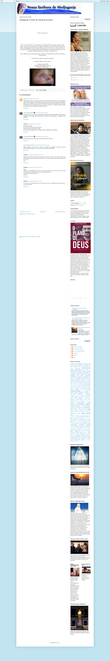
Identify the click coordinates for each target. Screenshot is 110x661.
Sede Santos (87, 433)
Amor (76, 364)
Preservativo (72, 427)
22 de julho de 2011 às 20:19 (42, 136)
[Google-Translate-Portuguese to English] (85, 298)
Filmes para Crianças (79, 381)
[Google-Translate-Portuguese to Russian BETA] (88, 298)
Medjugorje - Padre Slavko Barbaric (77, 404)
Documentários (85, 376)
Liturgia (88, 389)
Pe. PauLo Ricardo (76, 422)
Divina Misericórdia (85, 375)
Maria (76, 392)
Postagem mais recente (25, 211)
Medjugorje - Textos (80, 406)
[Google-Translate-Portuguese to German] (78, 298)
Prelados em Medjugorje (84, 426)
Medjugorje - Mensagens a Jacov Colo (82, 400)
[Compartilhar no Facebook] (44, 90)
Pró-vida (75, 430)
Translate (81, 205)
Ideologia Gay (84, 386)
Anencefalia (80, 364)
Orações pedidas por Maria (76, 410)
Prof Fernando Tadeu (77, 347)
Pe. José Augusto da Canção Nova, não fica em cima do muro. (81, 318)
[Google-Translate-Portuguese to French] (75, 298)
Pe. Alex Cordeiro (76, 415)
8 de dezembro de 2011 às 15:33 (42, 145)
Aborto (80, 363)
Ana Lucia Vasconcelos (28, 145)
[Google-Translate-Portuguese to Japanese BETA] (83, 298)
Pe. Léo (75, 420)
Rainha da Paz (81, 430)
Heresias (88, 382)
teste (74, 357)
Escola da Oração (86, 378)
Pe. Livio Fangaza (81, 419)
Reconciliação (87, 430)
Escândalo (72, 379)
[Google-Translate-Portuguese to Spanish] (80, 301)
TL (74, 435)
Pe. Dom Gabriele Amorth (83, 416)
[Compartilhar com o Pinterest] (45, 90)
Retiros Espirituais (74, 431)
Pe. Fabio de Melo (78, 417)
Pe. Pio (89, 422)
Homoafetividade (87, 383)
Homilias (81, 383)
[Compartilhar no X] (42, 90)
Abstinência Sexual (86, 363)
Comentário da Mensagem (76, 372)
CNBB (71, 371)
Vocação (72, 439)
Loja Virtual (83, 391)
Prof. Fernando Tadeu (28, 112)
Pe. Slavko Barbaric (83, 423)
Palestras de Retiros (75, 413)
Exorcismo (83, 379)
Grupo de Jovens (74, 382)
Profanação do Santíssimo (76, 428)
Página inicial (43, 211)
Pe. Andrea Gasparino (84, 415)
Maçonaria (81, 392)
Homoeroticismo (73, 385)
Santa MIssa (79, 433)
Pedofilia (88, 423)
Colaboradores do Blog (85, 371)
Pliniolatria (72, 426)
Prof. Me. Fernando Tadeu (78, 351)
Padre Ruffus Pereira (78, 411)
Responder (25, 108)
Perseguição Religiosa (85, 424)
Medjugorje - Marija (74, 399)
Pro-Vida (82, 427)
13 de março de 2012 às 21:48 (34, 181)
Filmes (72, 381)
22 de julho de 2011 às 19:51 (34, 124)
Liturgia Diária (75, 391)
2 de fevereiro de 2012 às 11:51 (35, 167)
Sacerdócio (72, 433)
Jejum (89, 386)
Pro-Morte (78, 427)
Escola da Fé (79, 378)
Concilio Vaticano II (80, 374)
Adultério (72, 364)
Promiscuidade (85, 428)
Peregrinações (73, 424)
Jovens (71, 387)
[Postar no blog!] (41, 90)
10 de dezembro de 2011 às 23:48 (35, 154)
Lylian (24, 98)
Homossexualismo (86, 385)
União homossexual (81, 437)
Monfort (71, 408)
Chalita (79, 371)
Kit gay (75, 387)
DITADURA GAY (74, 375)
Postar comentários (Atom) (29, 214)
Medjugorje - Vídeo (80, 407)
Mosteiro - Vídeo (77, 408)
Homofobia (79, 385)
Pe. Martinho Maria (81, 420)
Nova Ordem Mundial (85, 408)
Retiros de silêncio (86, 431)
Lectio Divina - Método (82, 387)
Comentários (75, 79)
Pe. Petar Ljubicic (84, 422)
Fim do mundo (87, 381)
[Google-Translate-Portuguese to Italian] (80, 298)
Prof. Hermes (88, 427)
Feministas (88, 379)
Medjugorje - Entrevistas (84, 393)
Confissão (88, 374)
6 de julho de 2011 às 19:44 (42, 112)
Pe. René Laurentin (74, 423)
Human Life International (75, 386)
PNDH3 (71, 411)
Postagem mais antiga (60, 211)
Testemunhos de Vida (80, 435)
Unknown (75, 353)
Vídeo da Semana (80, 439)
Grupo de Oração (82, 382)
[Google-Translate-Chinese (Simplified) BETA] (72, 298)
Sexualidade (82, 434)
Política (76, 426)
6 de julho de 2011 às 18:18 (33, 98)
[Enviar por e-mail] (39, 90)
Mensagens (87, 407)
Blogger (58, 642)
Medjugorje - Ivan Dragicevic (79, 396)
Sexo (79, 434)
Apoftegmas (77, 368)
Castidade (75, 371)
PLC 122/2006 (87, 410)
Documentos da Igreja (75, 376)
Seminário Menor (73, 434)
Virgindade (79, 438)
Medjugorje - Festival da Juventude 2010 (78, 395)
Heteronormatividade (74, 383)
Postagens (74, 77)
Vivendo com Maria (85, 438)
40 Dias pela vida (74, 363)
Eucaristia (77, 379)
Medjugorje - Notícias (84, 403)
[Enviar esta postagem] (37, 90)
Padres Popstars (87, 411)
